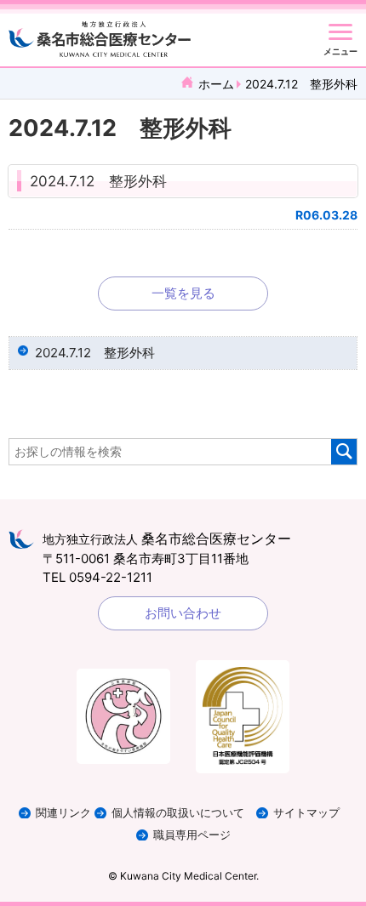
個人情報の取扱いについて (178, 812)
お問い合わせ (183, 613)
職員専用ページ (192, 834)
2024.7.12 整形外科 (98, 181)
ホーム (216, 84)
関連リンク (63, 812)
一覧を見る (183, 293)
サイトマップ (306, 812)
